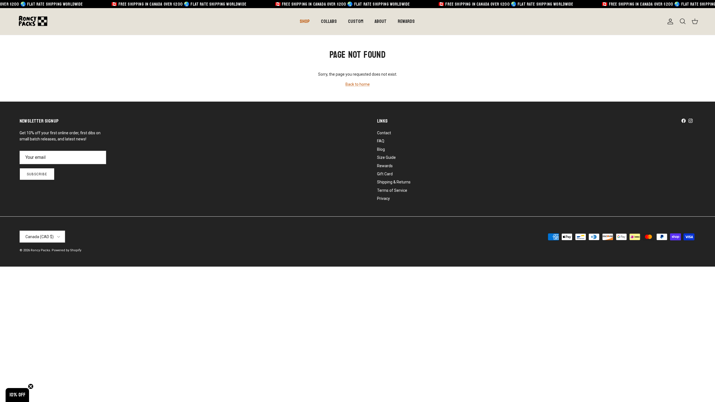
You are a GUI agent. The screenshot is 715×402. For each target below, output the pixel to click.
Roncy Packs (40, 250)
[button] (17, 395)
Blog (381, 149)
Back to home (357, 84)
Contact (384, 133)
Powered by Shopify (66, 250)
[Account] (669, 21)
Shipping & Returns (394, 182)
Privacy (383, 198)
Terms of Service (392, 190)
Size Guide (386, 157)
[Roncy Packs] (33, 21)
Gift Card (385, 174)
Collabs (329, 21)
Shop (305, 21)
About (381, 21)
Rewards (406, 21)
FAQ (380, 141)
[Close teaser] (31, 386)
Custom (355, 21)
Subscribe (37, 174)
